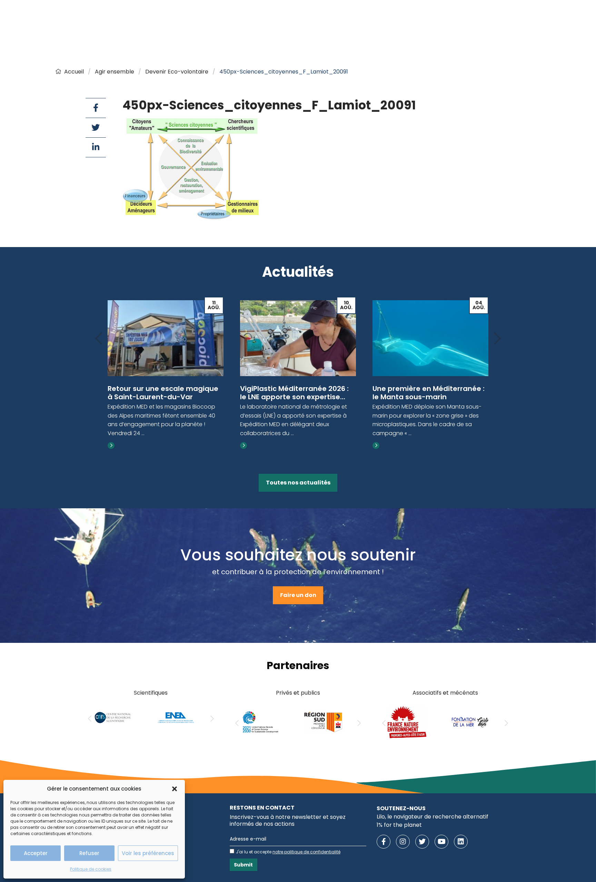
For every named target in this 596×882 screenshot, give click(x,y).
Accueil (74, 72)
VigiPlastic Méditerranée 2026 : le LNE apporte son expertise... (294, 393)
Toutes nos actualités (298, 483)
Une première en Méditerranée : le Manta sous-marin (428, 393)
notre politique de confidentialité (306, 852)
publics (310, 693)
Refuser (89, 853)
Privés (284, 693)
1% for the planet (399, 825)
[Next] (497, 339)
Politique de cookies (90, 869)
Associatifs (427, 693)
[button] (174, 788)
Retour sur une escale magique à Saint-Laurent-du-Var (163, 393)
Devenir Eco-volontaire (176, 72)
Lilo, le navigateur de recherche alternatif (432, 817)
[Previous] (98, 339)
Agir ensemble (114, 72)
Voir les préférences (148, 853)
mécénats (464, 693)
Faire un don (298, 595)
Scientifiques (151, 693)
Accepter (36, 853)
